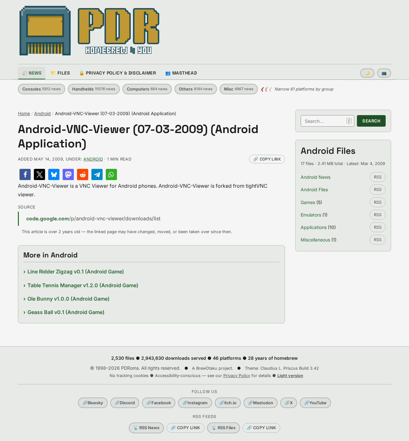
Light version (290, 375)
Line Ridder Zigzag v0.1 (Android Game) (75, 271)
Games (308, 202)
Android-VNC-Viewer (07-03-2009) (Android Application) (138, 136)
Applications (314, 227)
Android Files (314, 189)
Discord (125, 402)
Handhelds (93, 89)
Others (195, 89)
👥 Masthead (181, 73)
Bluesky (92, 402)
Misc (238, 89)
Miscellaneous (315, 239)
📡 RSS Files (223, 427)
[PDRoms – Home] (89, 30)
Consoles (41, 89)
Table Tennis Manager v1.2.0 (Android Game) (82, 285)
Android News (315, 177)
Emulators (311, 214)
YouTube (315, 402)
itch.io (227, 402)
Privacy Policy (236, 375)
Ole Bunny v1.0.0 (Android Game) (68, 298)
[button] (25, 174)
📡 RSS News (146, 427)
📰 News (32, 73)
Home (24, 113)
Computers (147, 89)
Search (371, 121)
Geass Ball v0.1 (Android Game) (65, 312)
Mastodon (260, 402)
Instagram (195, 402)
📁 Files (60, 73)
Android (42, 113)
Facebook (158, 402)
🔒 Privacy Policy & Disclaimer (117, 73)
